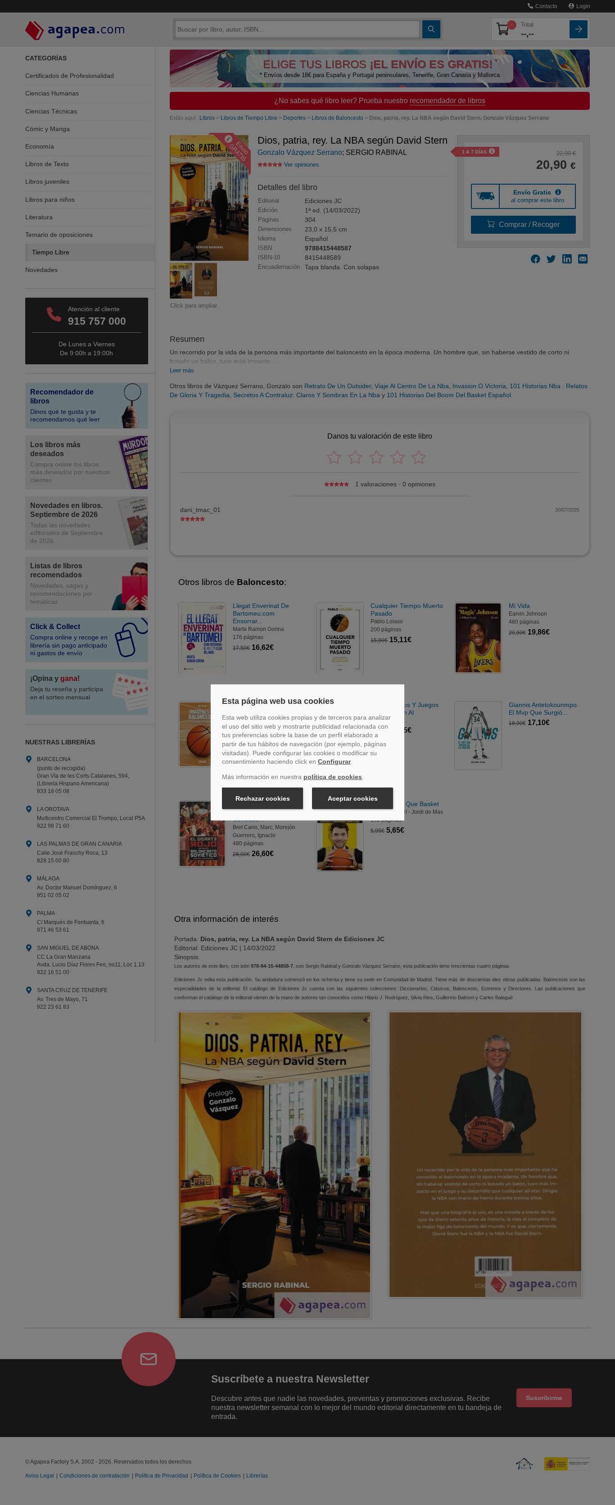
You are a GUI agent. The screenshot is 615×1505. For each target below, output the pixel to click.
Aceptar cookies (353, 798)
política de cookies (332, 776)
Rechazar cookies (262, 798)
